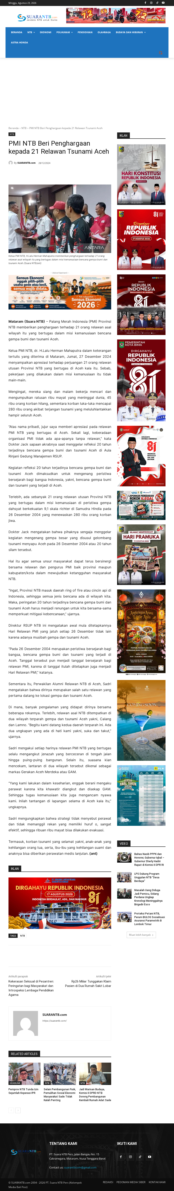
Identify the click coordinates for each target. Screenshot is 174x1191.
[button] (161, 53)
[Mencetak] (60, 174)
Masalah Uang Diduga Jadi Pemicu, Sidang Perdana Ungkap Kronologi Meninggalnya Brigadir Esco (148, 897)
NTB (24, 128)
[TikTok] (157, 3)
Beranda (13, 128)
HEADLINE (15, 1083)
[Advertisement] (87, 89)
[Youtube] (163, 3)
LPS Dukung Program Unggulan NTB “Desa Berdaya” (146, 877)
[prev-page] (11, 1110)
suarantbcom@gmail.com (80, 1167)
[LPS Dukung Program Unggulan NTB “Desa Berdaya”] (124, 877)
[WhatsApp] (50, 174)
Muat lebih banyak (140, 935)
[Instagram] (151, 3)
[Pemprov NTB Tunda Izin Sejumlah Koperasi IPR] (24, 1074)
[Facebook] (145, 3)
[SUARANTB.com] (11, 163)
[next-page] (18, 1110)
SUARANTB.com (26, 162)
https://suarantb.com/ (54, 1020)
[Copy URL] (69, 174)
